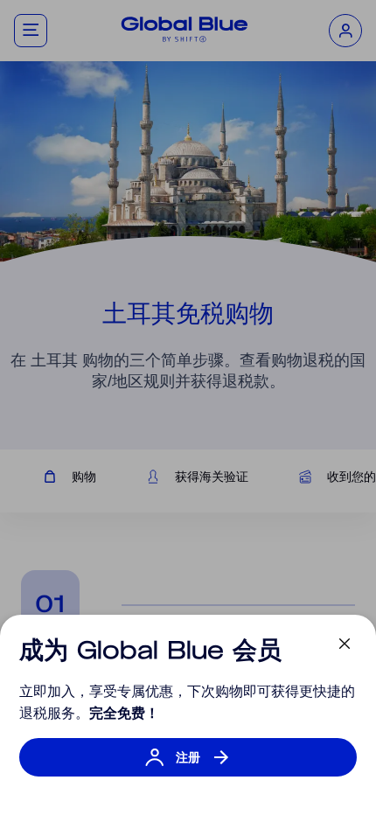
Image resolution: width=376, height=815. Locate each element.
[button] (188, 766)
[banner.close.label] (344, 643)
